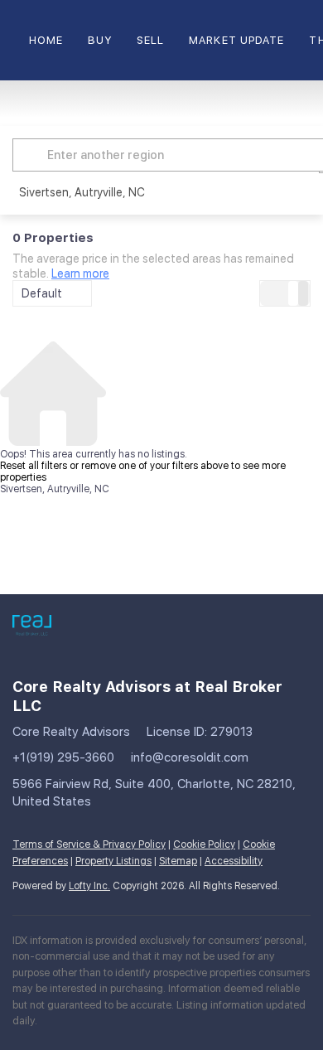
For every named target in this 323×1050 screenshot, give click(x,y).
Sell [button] (150, 40)
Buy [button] (99, 40)
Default (42, 293)
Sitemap (178, 861)
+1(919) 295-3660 (63, 757)
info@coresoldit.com (189, 757)
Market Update (236, 40)
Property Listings (113, 861)
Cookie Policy (204, 844)
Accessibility (234, 861)
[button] (32, 155)
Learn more (80, 273)
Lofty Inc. (89, 886)
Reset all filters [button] (33, 466)
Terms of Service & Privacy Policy (89, 844)
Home (46, 40)
